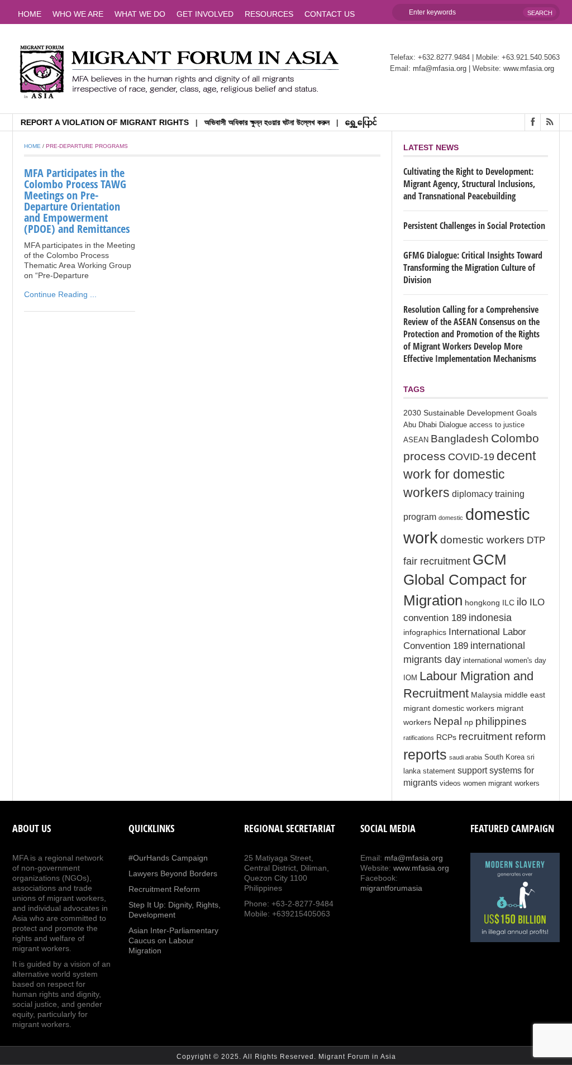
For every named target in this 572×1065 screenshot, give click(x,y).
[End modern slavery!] (515, 897)
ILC (508, 602)
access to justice (497, 425)
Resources (269, 13)
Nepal (447, 721)
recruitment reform (502, 736)
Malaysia (486, 694)
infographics (424, 632)
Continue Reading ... (60, 294)
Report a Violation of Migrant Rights (91, 122)
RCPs (446, 737)
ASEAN (415, 440)
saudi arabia (465, 757)
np (468, 722)
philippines (501, 721)
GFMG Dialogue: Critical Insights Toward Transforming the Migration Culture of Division (472, 267)
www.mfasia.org (528, 68)
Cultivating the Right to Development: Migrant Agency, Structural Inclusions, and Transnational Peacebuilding (469, 183)
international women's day (504, 661)
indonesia (490, 617)
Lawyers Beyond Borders (172, 873)
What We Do (140, 13)
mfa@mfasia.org (439, 68)
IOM (410, 678)
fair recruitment (436, 561)
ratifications (418, 737)
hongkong (482, 602)
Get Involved (205, 13)
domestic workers (482, 539)
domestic (450, 517)
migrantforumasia (391, 887)
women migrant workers (501, 783)
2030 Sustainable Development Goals (470, 412)
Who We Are (78, 13)
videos (450, 783)
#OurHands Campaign (168, 857)
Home (29, 13)
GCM (490, 559)
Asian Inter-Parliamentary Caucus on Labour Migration (173, 940)
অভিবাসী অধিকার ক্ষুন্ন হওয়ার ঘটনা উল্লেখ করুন (253, 122)
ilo (522, 602)
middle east (524, 694)
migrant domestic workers (448, 708)
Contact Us (329, 13)
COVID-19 (471, 456)
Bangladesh (460, 438)
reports (425, 754)
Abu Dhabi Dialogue (435, 425)
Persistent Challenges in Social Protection (474, 225)
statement (439, 771)
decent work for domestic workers (469, 474)
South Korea (504, 757)
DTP (536, 540)
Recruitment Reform (164, 889)
